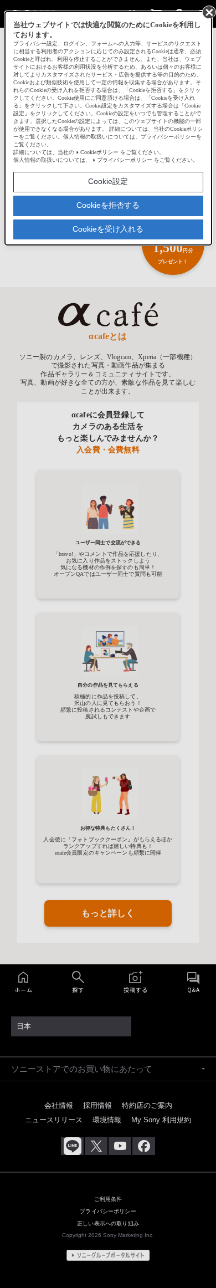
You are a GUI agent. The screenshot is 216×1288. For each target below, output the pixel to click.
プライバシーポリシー (124, 160)
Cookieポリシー (99, 152)
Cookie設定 (108, 181)
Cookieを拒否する (108, 205)
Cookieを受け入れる (108, 228)
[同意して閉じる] (208, 12)
